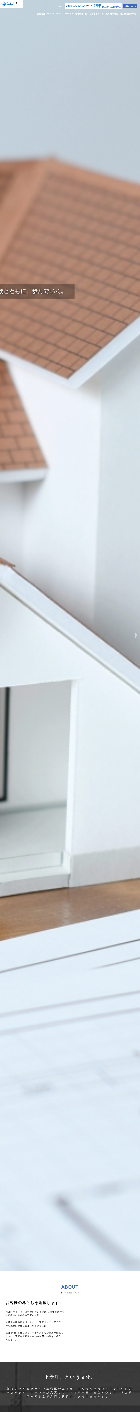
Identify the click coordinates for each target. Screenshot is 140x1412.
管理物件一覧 (81, 14)
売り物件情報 (112, 14)
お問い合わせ (130, 6)
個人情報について (128, 14)
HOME (60, 6)
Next (137, 635)
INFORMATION (54, 14)
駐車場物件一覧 (97, 14)
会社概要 (41, 14)
